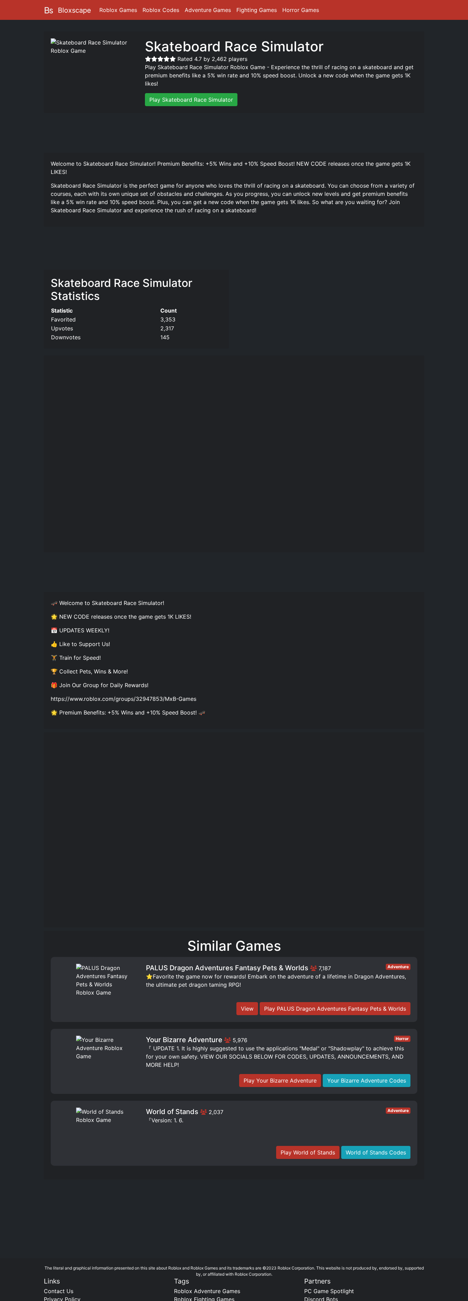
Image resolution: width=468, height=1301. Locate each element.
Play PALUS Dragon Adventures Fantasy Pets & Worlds (335, 1008)
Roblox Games (118, 10)
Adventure (398, 966)
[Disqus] (234, 833)
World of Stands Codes (376, 1152)
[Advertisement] (234, 131)
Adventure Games (208, 10)
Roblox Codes (161, 10)
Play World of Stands (308, 1152)
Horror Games (300, 10)
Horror (402, 1038)
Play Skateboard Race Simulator (191, 99)
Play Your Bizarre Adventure (280, 1080)
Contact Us (58, 1291)
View (247, 1008)
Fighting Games (256, 10)
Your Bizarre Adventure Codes (366, 1080)
